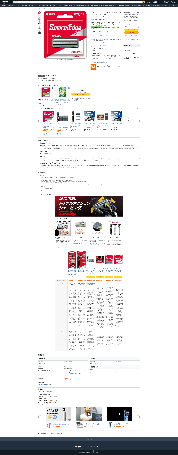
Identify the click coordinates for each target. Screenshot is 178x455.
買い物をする (94, 28)
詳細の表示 (76, 100)
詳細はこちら (103, 25)
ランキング (37, 5)
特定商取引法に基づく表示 (103, 451)
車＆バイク (157, 5)
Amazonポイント (11, 5)
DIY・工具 (164, 5)
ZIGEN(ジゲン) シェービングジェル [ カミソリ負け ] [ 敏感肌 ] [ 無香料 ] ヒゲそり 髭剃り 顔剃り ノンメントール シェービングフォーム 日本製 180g (62, 424)
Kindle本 (87, 5)
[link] (41, 105)
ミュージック (72, 5)
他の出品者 (93, 39)
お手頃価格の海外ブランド (148, 5)
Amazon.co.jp (134, 35)
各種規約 (95, 451)
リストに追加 (127, 50)
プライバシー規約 (78, 451)
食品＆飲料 (111, 5)
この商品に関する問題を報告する (99, 62)
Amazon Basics (45, 5)
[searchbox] (80, 2)
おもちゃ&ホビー (129, 5)
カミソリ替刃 (57, 8)
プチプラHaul (31, 5)
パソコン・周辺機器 (119, 5)
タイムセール (59, 5)
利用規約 (72, 451)
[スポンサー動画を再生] (89, 414)
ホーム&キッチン (80, 5)
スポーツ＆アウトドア (172, 5)
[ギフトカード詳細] (107, 5)
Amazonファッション (95, 5)
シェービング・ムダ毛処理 (49, 8)
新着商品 (66, 5)
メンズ (62, 8)
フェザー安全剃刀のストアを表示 (98, 16)
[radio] (39, 13)
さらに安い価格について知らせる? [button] (46, 384)
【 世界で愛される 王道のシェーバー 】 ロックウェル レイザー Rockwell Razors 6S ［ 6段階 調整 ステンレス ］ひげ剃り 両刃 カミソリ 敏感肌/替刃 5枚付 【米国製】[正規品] (92, 424)
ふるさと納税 (24, 5)
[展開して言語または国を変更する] (94, 446)
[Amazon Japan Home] (78, 447)
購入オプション (72, 277)
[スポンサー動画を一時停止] (69, 420)
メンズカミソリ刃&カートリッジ (70, 373)
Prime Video (52, 5)
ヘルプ (18, 5)
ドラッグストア (137, 5)
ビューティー (40, 8)
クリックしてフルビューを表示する (65, 59)
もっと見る (94, 60)
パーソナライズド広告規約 (88, 451)
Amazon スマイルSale (109, 67)
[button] (4, 5)
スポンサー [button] (40, 404)
